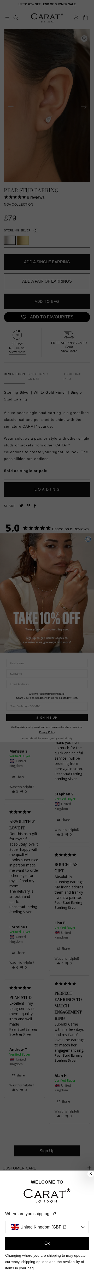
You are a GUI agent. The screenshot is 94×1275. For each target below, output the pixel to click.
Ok (47, 1243)
